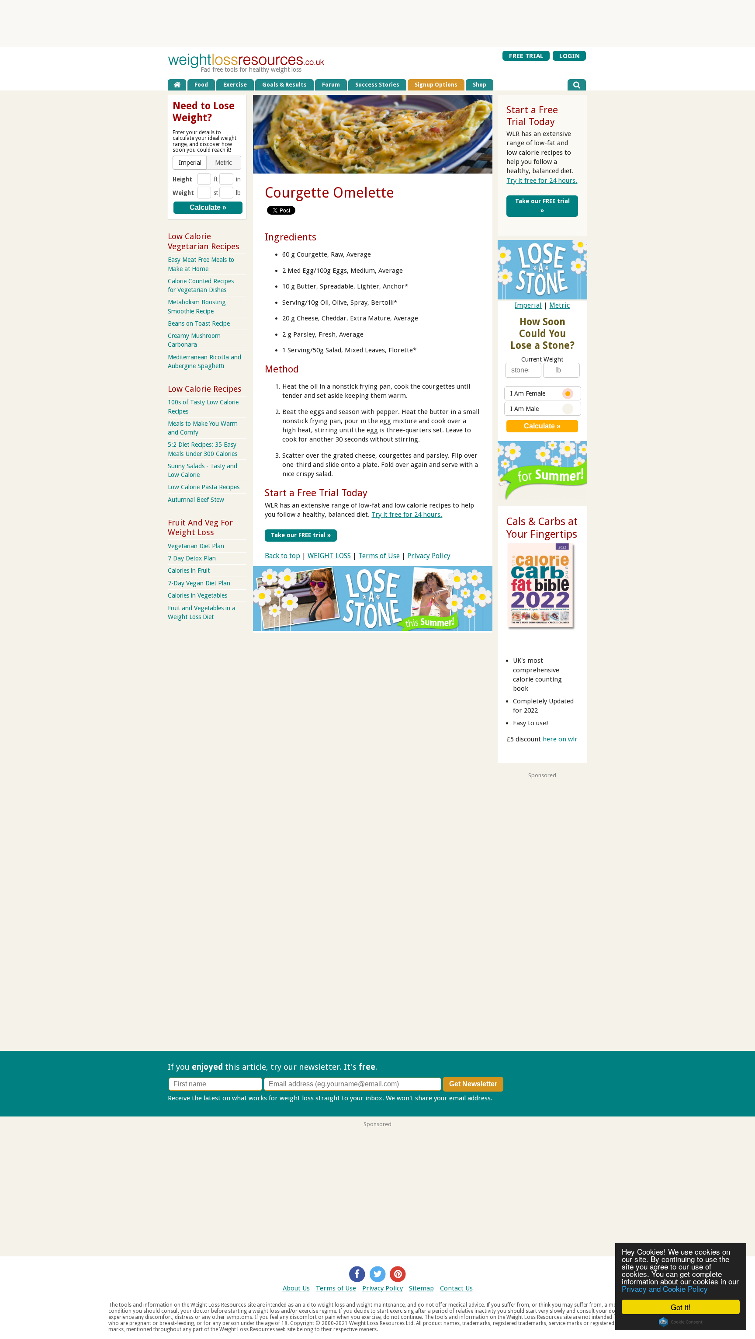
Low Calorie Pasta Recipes (203, 486)
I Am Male (524, 408)
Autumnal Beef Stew (196, 499)
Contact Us (456, 1288)
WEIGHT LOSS (329, 556)
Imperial (528, 305)
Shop (479, 84)
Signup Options (436, 84)
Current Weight (542, 359)
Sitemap (421, 1288)
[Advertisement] (377, 23)
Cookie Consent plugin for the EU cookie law (681, 1322)
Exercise (235, 84)
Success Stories (377, 84)
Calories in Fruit (189, 570)
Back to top (282, 556)
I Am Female (527, 393)
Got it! (681, 1306)
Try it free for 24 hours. (406, 514)
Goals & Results (284, 84)
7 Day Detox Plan (192, 558)
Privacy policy (514, 1098)
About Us (296, 1288)
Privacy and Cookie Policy (665, 1288)
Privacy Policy (428, 556)
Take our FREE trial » (301, 535)
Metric (559, 305)
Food (201, 84)
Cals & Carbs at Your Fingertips (542, 527)
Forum (331, 84)
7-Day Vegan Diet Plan (199, 583)
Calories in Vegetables (197, 595)
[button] (190, 163)
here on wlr (560, 739)
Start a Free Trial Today (316, 492)
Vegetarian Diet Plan (196, 546)
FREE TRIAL (526, 55)
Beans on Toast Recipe (199, 323)
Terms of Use (379, 556)
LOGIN (569, 55)
